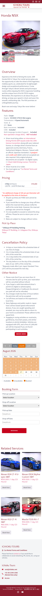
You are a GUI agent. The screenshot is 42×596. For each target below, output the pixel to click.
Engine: (6, 118)
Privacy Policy (19, 589)
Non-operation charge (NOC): (14, 134)
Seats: (6, 122)
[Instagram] (33, 1)
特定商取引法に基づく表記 (31, 589)
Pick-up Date (7, 410)
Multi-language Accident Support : (16, 132)
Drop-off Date (7, 418)
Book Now (6, 487)
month (21, 346)
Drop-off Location (9, 402)
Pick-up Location (8, 394)
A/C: (5, 125)
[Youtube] (22, 592)
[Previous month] (5, 346)
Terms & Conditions (8, 589)
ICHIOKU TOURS (10, 546)
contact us (17, 554)
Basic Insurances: (10, 127)
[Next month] (9, 346)
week (28, 346)
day (33, 346)
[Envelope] (36, 1)
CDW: (6, 130)
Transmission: (9, 120)
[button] (4, 6)
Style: (6, 115)
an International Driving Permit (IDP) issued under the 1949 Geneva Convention (21, 140)
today (15, 346)
